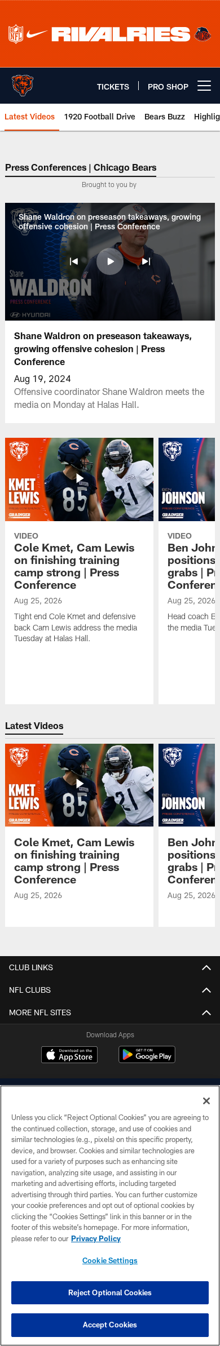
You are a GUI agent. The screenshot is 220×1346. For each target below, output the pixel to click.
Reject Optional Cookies (110, 1292)
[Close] (206, 1101)
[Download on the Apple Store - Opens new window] (69, 1055)
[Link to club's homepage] (22, 81)
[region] (110, 1215)
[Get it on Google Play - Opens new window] (147, 1060)
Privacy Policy (96, 1238)
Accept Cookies (110, 1324)
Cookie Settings (110, 1260)
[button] (73, 261)
